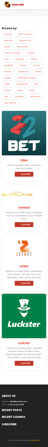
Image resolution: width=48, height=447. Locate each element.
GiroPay (34, 59)
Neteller (7, 78)
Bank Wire (8, 40)
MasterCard (23, 71)
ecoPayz (31, 53)
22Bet (24, 160)
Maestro (7, 71)
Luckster (24, 343)
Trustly (20, 90)
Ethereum (20, 59)
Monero (38, 71)
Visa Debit (19, 96)
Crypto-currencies (12, 53)
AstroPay (8, 34)
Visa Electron (35, 96)
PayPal (7, 84)
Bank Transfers (25, 34)
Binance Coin (25, 40)
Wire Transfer (10, 103)
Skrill (36, 84)
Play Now (25, 174)
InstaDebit (8, 65)
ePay (6, 59)
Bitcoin (7, 46)
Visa (6, 96)
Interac (23, 65)
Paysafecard (22, 84)
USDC (32, 90)
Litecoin (36, 65)
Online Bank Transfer (27, 78)
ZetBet (24, 266)
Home (16, 10)
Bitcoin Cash (22, 46)
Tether (7, 90)
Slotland (24, 208)
